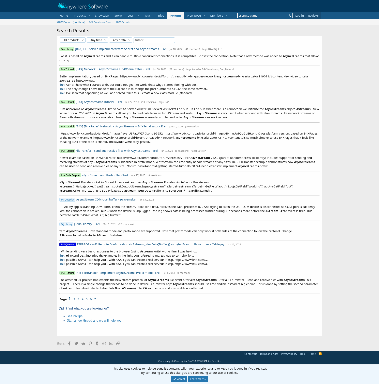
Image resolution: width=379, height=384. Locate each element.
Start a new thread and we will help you (94, 320)
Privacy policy (289, 354)
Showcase (102, 15)
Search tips (75, 316)
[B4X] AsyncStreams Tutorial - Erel (99, 102)
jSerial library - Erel (87, 224)
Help (303, 354)
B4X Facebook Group (100, 22)
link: (62, 85)
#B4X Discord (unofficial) (71, 22)
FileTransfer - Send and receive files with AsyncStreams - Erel (117, 150)
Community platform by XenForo (189, 361)
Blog (161, 15)
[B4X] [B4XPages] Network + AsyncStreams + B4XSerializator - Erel (121, 126)
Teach (148, 15)
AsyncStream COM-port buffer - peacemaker (106, 199)
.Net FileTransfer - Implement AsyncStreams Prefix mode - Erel (118, 273)
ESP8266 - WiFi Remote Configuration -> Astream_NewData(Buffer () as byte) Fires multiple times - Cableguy (151, 244)
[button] (81, 15)
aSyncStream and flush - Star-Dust (105, 175)
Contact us (250, 354)
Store (118, 15)
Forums (175, 15)
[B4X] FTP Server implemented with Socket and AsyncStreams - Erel (121, 49)
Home (64, 15)
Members (216, 15)
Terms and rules (269, 354)
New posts (194, 15)
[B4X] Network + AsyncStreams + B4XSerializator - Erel (113, 69)
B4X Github (122, 22)
